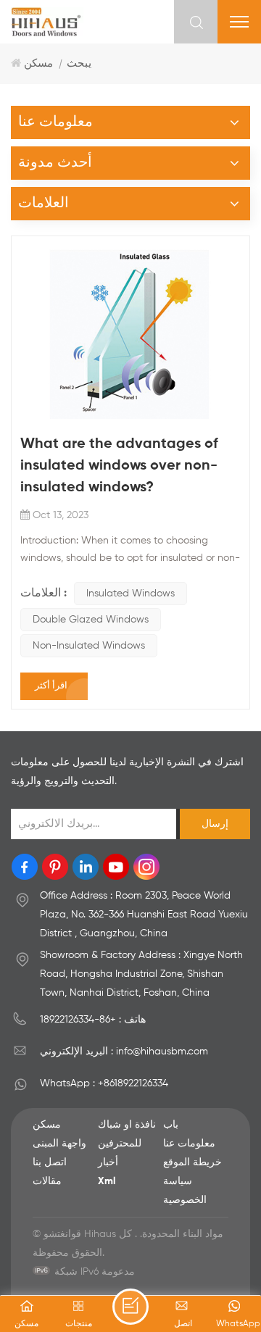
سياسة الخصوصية (185, 1190)
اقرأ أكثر (51, 686)
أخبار (108, 1162)
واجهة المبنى (59, 1144)
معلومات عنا (189, 1144)
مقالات (47, 1181)
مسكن (38, 63)
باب (170, 1125)
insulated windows (130, 593)
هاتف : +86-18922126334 (93, 1020)
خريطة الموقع (192, 1162)
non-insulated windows (89, 646)
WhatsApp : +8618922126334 (104, 1083)
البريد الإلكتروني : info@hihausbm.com (124, 1051)
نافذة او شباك (127, 1125)
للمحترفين (119, 1144)
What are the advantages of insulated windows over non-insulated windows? (119, 466)
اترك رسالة (130, 1307)
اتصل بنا (50, 1162)
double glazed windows (91, 620)
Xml (106, 1181)
